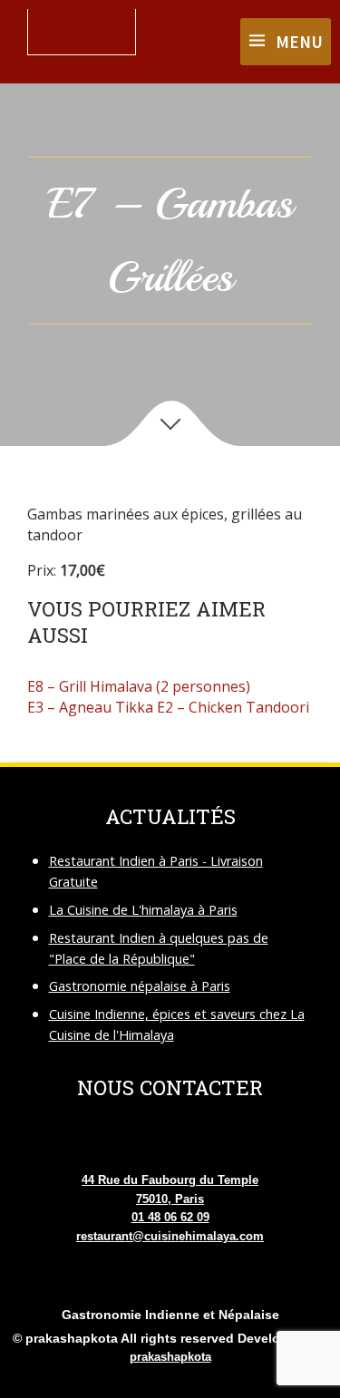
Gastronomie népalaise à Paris (139, 986)
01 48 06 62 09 (170, 1217)
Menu (299, 42)
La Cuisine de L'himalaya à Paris (143, 909)
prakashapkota (170, 1357)
